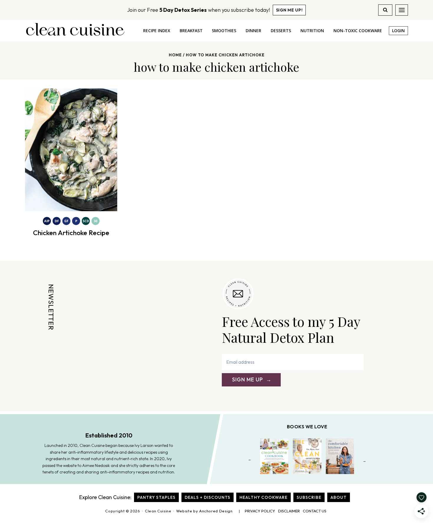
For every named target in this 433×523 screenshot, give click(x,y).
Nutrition (312, 30)
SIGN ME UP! (289, 10)
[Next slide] (364, 460)
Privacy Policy (260, 511)
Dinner (253, 30)
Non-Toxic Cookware (357, 30)
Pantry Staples (156, 497)
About (338, 497)
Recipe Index (156, 30)
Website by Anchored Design (204, 511)
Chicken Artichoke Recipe (71, 232)
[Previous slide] (250, 460)
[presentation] (71, 149)
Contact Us (314, 511)
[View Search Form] (385, 10)
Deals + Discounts (207, 497)
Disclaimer (289, 511)
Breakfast (191, 30)
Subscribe (309, 497)
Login (398, 30)
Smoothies (224, 30)
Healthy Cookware (263, 497)
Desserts (281, 30)
